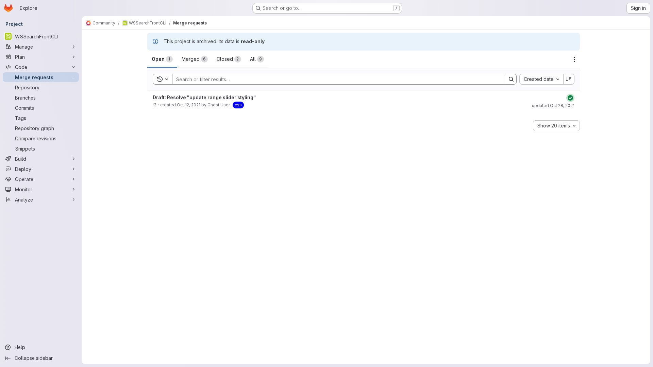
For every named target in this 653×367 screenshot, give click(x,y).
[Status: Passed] (570, 98)
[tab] (162, 59)
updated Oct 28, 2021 (553, 105)
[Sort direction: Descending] (569, 79)
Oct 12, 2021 (188, 104)
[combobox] (541, 79)
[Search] (511, 79)
